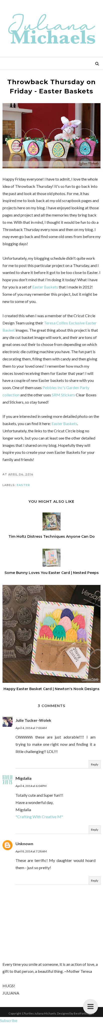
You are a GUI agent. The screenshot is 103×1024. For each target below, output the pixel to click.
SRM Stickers (63, 394)
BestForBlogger (84, 1013)
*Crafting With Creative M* (39, 816)
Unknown (24, 843)
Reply (94, 764)
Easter (23, 485)
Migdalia (24, 778)
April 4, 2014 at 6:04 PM (31, 786)
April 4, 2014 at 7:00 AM (31, 728)
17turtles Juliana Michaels (39, 1013)
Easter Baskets (45, 286)
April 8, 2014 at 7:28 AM (31, 851)
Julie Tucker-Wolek (33, 720)
